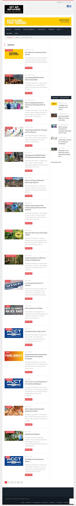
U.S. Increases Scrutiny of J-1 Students (34, 284)
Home (23, 502)
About (59, 29)
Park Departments (28, 29)
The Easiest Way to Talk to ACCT (35, 331)
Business (8, 329)
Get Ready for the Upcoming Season (34, 460)
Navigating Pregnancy (32, 434)
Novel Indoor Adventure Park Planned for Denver (34, 410)
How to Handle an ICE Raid (33, 308)
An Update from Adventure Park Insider (35, 53)
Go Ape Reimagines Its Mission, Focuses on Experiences (35, 259)
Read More (29, 68)
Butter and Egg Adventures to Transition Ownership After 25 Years (35, 105)
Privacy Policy (67, 502)
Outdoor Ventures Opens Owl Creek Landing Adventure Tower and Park (35, 208)
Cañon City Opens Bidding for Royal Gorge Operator (34, 181)
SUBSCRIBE (9, 33)
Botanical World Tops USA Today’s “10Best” (36, 234)
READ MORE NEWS (56, 162)
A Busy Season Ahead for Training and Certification (36, 131)
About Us (28, 502)
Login (16, 33)
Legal (7, 281)
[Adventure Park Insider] (38, 21)
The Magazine (37, 502)
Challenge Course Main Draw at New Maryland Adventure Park (35, 156)
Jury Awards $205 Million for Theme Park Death (34, 79)
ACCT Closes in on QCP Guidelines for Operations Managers (36, 383)
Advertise (51, 29)
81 (18, 482)
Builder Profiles (11, 256)
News (7, 352)
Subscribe (59, 502)
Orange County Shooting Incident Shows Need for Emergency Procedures (36, 357)
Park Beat (18, 29)
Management (10, 432)
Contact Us (52, 502)
